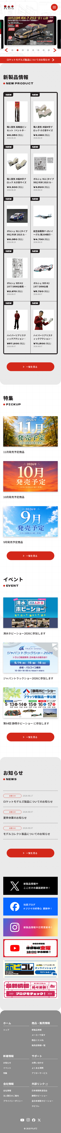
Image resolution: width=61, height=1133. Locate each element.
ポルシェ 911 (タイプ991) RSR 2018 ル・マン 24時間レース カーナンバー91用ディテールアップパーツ (43, 180)
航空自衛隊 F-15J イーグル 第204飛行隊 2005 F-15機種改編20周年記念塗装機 (43, 233)
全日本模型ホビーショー (42, 1101)
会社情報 (7, 1090)
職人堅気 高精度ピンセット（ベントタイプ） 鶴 (16, 128)
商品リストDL (38, 1040)
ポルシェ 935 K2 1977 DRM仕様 (41, 285)
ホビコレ (36, 1106)
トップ (6, 1030)
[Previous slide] (6, 50)
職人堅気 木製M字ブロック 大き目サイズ (16, 180)
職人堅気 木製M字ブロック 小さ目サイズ (43, 128)
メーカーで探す (38, 1035)
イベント (7, 1068)
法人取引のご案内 (11, 1096)
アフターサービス (39, 1073)
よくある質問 (37, 1068)
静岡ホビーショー (39, 1096)
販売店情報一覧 (38, 1045)
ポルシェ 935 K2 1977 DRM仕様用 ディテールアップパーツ (16, 285)
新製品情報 (36, 1030)
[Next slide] (54, 50)
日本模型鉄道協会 (39, 1090)
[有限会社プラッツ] (9, 6)
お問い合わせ (37, 1063)
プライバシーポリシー (13, 1101)
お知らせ (12, 796)
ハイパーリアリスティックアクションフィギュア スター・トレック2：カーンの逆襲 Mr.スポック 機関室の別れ (43, 337)
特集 (5, 1073)
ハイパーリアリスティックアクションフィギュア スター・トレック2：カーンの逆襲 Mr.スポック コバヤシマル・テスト (17, 337)
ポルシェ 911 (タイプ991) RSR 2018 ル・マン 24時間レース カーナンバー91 (17, 233)
